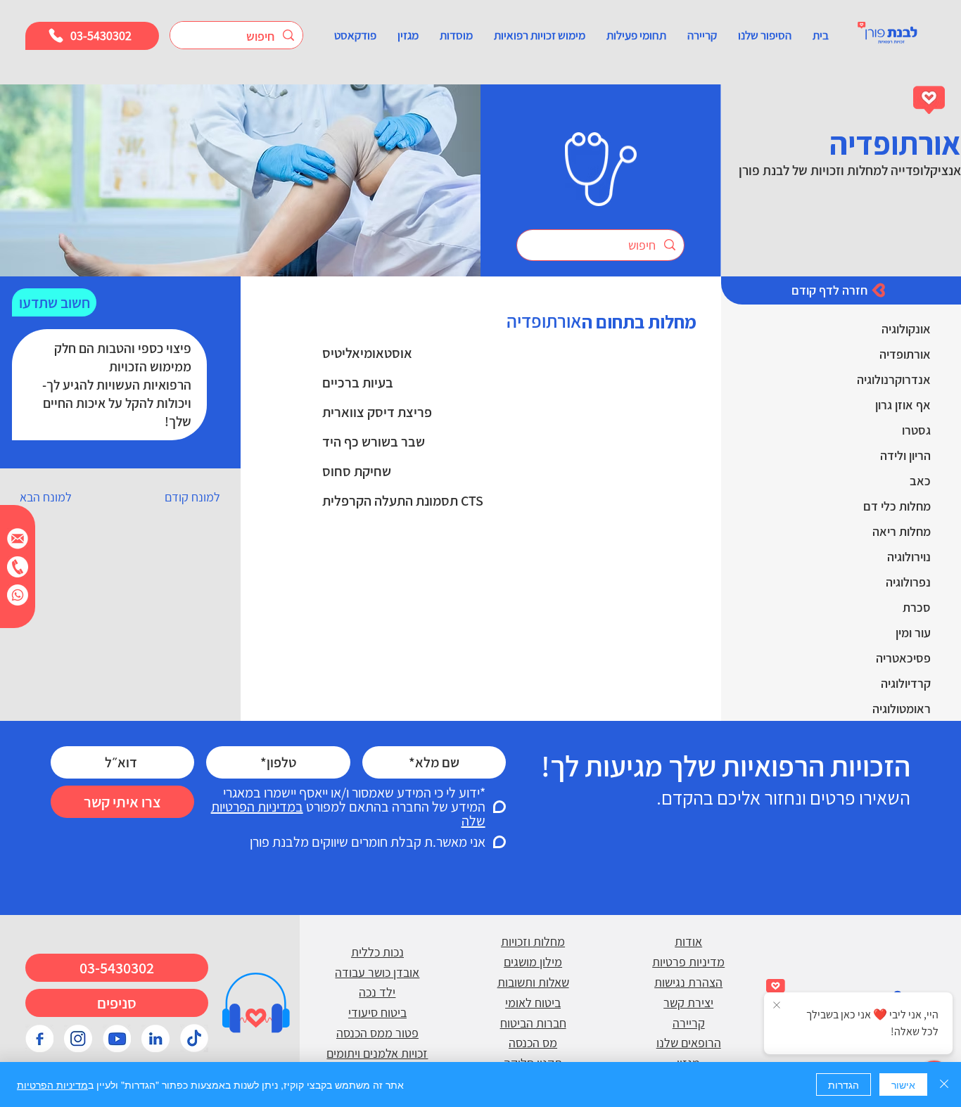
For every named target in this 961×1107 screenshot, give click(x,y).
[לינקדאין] (155, 1038)
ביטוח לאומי (533, 1002)
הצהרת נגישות (688, 982)
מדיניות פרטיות (688, 962)
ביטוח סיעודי (377, 1012)
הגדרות (843, 1084)
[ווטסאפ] (17, 595)
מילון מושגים (533, 962)
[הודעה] (17, 538)
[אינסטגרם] (78, 1038)
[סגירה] (944, 1084)
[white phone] (17, 566)
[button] (764, 35)
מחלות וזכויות (533, 941)
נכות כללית (377, 952)
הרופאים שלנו (688, 1043)
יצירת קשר (688, 1002)
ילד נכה (377, 992)
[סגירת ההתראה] (776, 1005)
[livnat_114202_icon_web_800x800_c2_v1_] (194, 1038)
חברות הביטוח (533, 1023)
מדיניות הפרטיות (52, 1084)
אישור (903, 1084)
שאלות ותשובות (533, 982)
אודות (688, 941)
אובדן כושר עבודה (377, 972)
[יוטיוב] (117, 1038)
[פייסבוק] (39, 1038)
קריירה (689, 1023)
